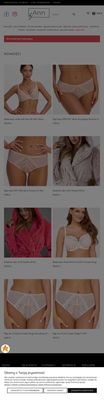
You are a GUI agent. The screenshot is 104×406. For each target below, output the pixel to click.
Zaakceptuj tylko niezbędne (25, 390)
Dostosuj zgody (55, 390)
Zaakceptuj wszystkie (82, 390)
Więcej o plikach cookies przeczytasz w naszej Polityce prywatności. (33, 384)
